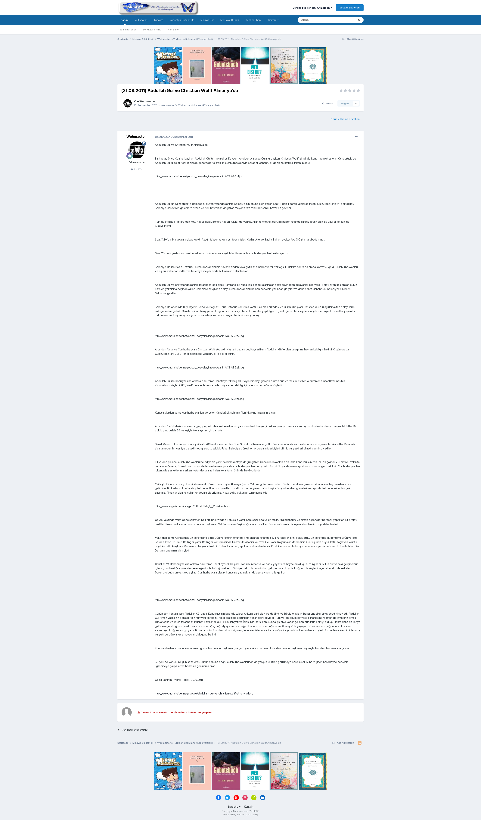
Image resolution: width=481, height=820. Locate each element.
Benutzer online (152, 29)
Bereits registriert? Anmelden (312, 7)
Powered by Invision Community (240, 814)
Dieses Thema (342, 19)
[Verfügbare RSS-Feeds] (360, 743)
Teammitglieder (127, 29)
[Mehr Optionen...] (357, 137)
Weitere (272, 19)
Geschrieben (174, 136)
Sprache (233, 806)
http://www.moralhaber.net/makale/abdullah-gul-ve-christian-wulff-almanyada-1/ (204, 693)
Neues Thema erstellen (345, 119)
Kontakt (248, 806)
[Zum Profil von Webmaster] (127, 103)
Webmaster (147, 101)
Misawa (158, 19)
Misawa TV (207, 19)
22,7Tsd (138, 169)
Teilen (328, 103)
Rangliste (173, 29)
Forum (125, 19)
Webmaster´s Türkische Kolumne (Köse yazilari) (190, 105)
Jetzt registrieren (350, 7)
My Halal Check (229, 19)
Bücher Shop (253, 19)
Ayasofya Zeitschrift (182, 19)
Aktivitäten (141, 19)
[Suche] (359, 20)
